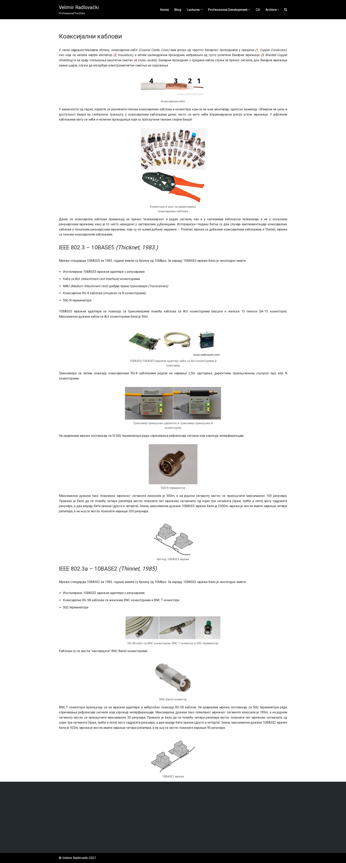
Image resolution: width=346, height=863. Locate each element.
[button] (201, 9)
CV (258, 10)
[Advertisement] (173, 817)
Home (164, 10)
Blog (177, 10)
